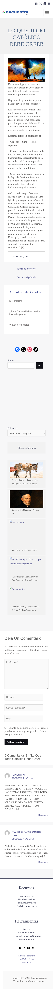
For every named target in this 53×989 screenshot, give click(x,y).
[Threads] (45, 3)
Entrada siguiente (26, 277)
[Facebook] (36, 3)
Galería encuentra (26, 955)
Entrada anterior (26, 268)
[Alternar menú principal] (47, 12)
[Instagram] (49, 3)
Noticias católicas (26, 899)
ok (39, 365)
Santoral (26, 929)
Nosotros (26, 962)
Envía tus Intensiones (27, 906)
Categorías (12, 428)
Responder (43, 815)
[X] (40, 3)
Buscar (10, 360)
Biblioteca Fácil (26, 939)
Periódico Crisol (26, 959)
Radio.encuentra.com (26, 902)
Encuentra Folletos (26, 932)
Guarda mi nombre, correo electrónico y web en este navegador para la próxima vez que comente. (26, 731)
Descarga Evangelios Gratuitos (26, 936)
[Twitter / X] (24, 948)
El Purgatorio (15, 301)
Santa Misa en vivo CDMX (24, 550)
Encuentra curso (26, 896)
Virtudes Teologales (19, 325)
